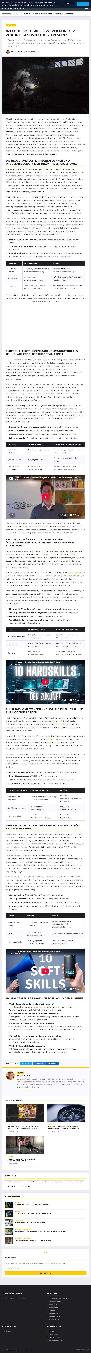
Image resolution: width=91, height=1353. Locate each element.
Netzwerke (61, 754)
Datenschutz (54, 1337)
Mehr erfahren (51, 5)
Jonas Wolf (23, 1076)
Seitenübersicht (56, 1340)
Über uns (52, 1331)
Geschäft (17, 14)
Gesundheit (57, 1182)
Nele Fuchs (13, 1131)
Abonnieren (45, 1273)
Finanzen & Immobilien (14, 1182)
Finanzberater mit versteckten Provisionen (33, 1240)
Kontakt (7, 1331)
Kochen (68, 1182)
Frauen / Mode (32, 1182)
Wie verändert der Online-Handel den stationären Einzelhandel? (23, 1127)
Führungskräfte (61, 724)
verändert (54, 197)
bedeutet (50, 739)
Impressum (53, 1334)
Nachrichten (11, 1186)
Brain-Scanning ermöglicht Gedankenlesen (33, 1213)
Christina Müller (56, 1131)
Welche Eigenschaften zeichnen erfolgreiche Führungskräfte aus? (64, 1127)
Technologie (25, 1186)
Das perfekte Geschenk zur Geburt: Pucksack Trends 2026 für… (41, 1231)
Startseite (6, 14)
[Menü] (86, 8)
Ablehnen (70, 4)
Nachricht (79, 1182)
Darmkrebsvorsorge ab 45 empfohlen (30, 1222)
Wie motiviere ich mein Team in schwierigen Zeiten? (21, 1160)
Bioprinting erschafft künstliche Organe (32, 1204)
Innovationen (74, 573)
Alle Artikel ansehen (25, 1091)
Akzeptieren (83, 4)
